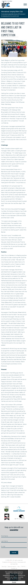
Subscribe (14, 552)
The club (4, 566)
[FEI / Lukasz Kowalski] (14, 48)
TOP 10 (23, 566)
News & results (12, 566)
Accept (14, 582)
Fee (19, 566)
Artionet (14, 562)
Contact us (14, 568)
